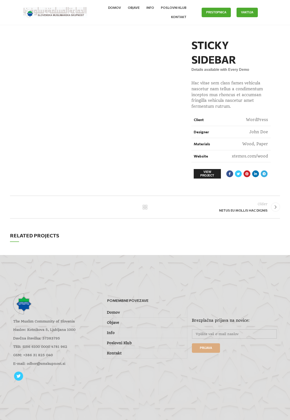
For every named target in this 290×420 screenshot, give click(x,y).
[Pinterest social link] (247, 173)
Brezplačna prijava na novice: (220, 320)
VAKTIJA (247, 12)
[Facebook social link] (229, 173)
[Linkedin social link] (255, 173)
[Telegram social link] (264, 173)
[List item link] (55, 355)
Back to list (145, 207)
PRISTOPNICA (216, 12)
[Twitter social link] (238, 173)
